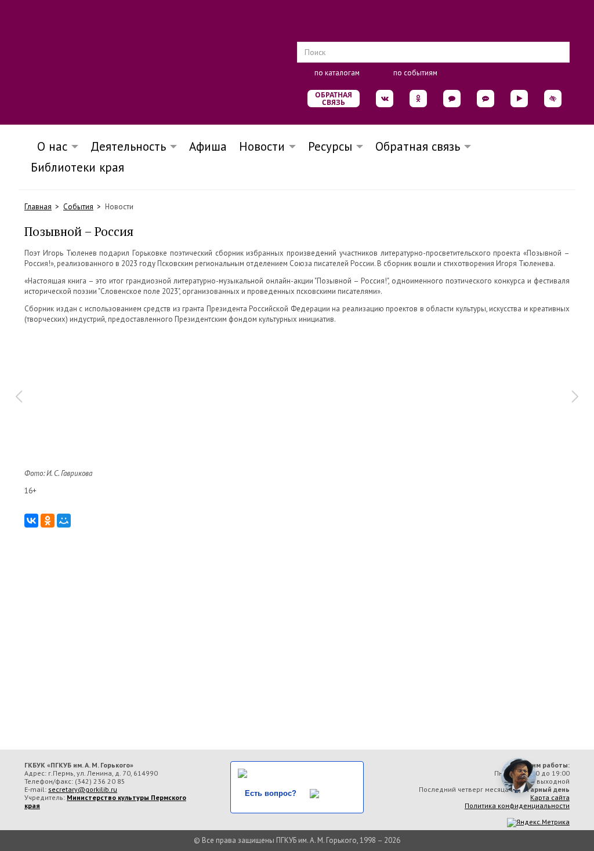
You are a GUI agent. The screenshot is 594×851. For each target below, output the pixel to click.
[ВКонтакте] (31, 521)
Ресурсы (330, 146)
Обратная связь (333, 98)
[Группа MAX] (452, 98)
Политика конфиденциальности (517, 805)
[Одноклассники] (48, 521)
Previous (18, 396)
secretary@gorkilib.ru (82, 789)
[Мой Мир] (64, 521)
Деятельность (128, 146)
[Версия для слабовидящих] (553, 98)
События (78, 207)
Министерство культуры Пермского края (105, 801)
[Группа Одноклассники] (418, 98)
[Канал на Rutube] (519, 98)
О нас (48, 146)
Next (575, 396)
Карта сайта (550, 797)
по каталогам (337, 73)
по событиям (415, 73)
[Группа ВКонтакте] (384, 98)
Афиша (208, 146)
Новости (262, 146)
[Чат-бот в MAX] (485, 98)
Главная (38, 207)
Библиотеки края (77, 167)
